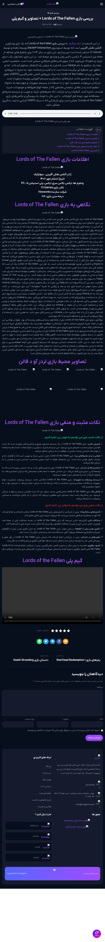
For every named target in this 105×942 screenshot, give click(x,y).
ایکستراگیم (75, 43)
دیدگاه (99, 687)
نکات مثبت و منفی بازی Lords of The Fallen (77, 146)
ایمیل (65, 719)
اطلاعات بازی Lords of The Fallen (82, 134)
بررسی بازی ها (53, 13)
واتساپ (35, 836)
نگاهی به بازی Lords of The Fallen (81, 138)
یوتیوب (36, 857)
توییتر (37, 847)
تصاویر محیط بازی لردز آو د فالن (83, 142)
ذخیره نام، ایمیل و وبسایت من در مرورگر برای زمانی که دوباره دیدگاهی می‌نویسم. (63, 730)
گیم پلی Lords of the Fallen (84, 150)
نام (101, 719)
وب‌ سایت (29, 719)
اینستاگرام (34, 825)
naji (55, 24)
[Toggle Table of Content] (97, 129)
